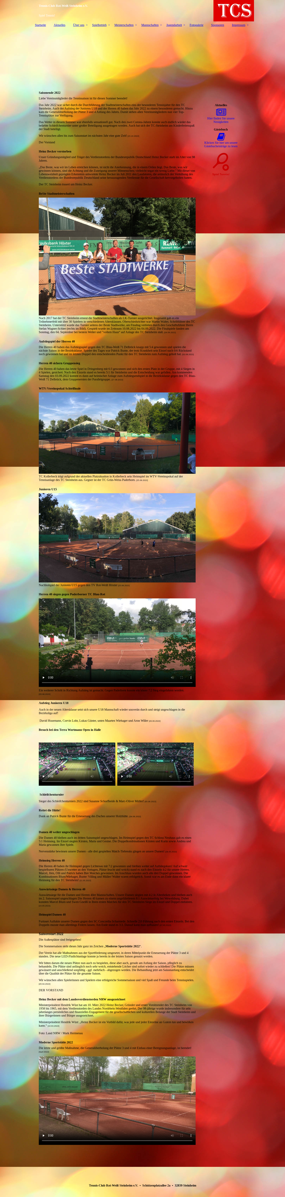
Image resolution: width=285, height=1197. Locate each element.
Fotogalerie (196, 25)
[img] (142, 10)
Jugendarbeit (174, 25)
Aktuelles (59, 25)
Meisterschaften (124, 25)
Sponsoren (217, 25)
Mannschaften (150, 25)
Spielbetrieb (99, 25)
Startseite (40, 25)
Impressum (238, 25)
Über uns (78, 25)
